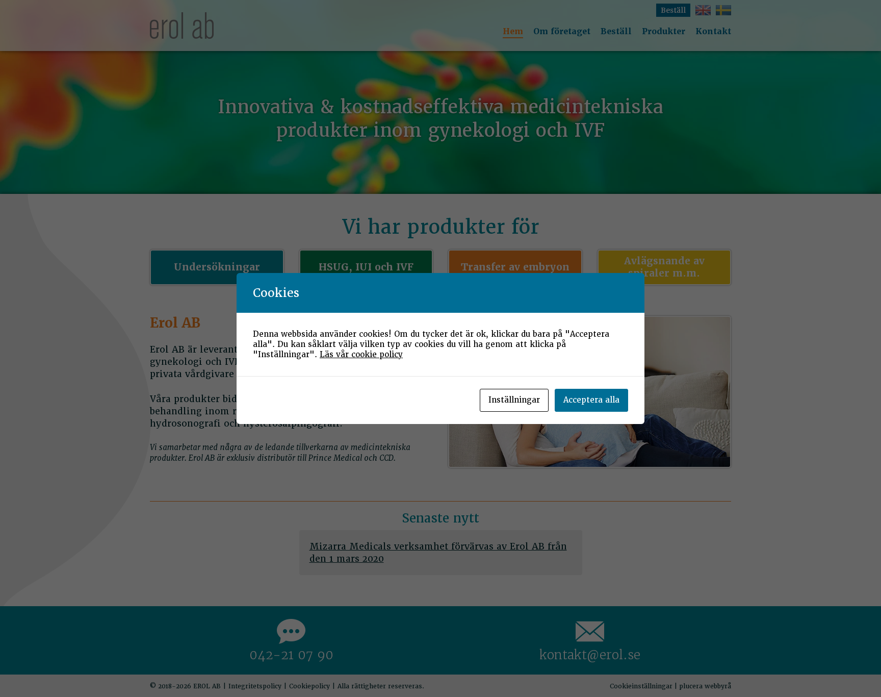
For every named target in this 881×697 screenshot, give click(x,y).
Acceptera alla (591, 400)
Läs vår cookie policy (361, 355)
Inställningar (514, 400)
